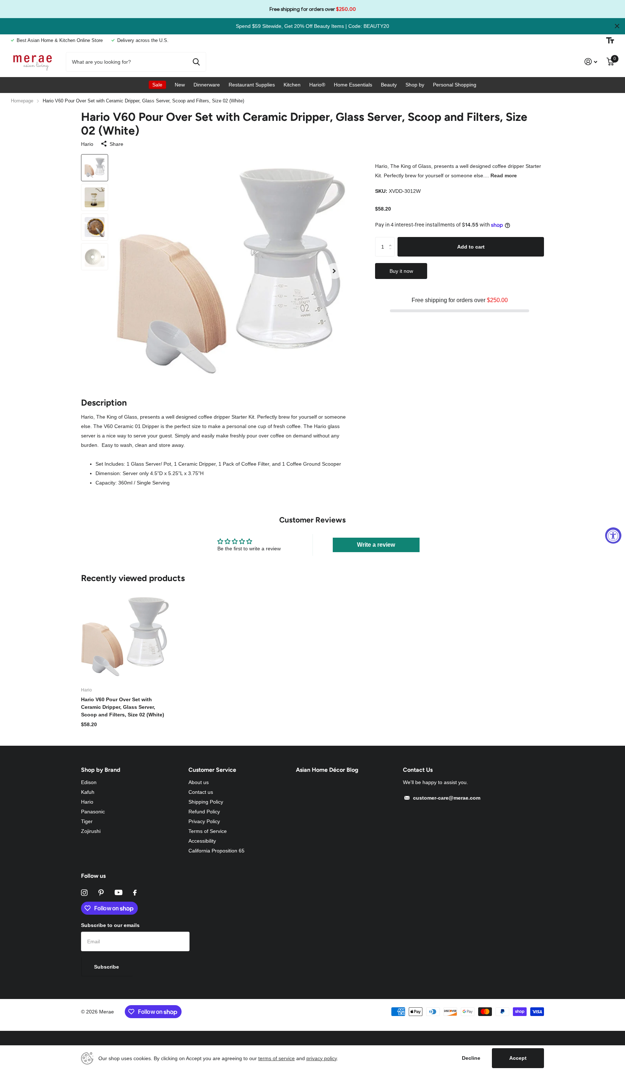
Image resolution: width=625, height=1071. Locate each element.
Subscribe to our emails (110, 925)
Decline (471, 1058)
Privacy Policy (204, 821)
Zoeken (196, 62)
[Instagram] (84, 892)
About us (198, 782)
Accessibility (202, 841)
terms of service (276, 1058)
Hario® (317, 85)
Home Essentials (353, 85)
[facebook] (135, 893)
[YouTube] (118, 892)
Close (617, 26)
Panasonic (93, 811)
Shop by (414, 85)
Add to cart (471, 246)
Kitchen (292, 85)
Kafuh (87, 792)
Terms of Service (207, 831)
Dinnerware (207, 85)
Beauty (389, 85)
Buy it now (401, 271)
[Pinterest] (101, 892)
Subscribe (107, 967)
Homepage (22, 100)
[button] (334, 271)
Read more (503, 175)
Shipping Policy (205, 802)
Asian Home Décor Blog (327, 769)
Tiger (87, 821)
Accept (518, 1058)
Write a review (376, 545)
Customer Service (212, 769)
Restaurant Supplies (252, 85)
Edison (89, 782)
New (180, 85)
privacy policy (321, 1058)
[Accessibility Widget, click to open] (613, 536)
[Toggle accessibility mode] (610, 40)
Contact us (200, 792)
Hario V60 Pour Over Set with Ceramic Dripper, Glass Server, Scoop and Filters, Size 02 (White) (122, 707)
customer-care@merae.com (446, 798)
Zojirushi (91, 831)
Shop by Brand (100, 769)
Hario (87, 144)
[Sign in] (591, 62)
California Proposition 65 (216, 851)
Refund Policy (204, 811)
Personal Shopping (454, 85)
